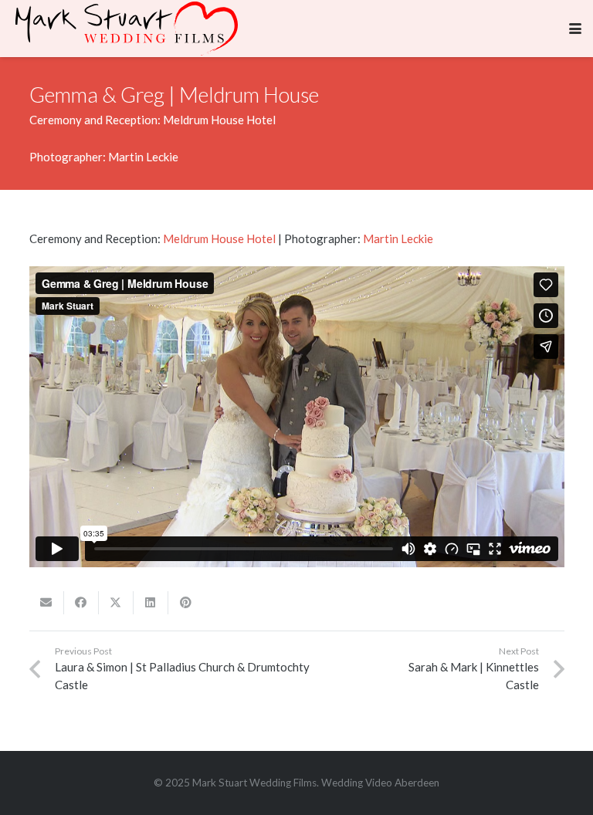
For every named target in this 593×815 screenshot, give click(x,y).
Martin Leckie (398, 238)
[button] (575, 28)
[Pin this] (185, 602)
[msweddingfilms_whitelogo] (126, 29)
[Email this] (46, 602)
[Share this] (81, 602)
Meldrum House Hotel (219, 238)
